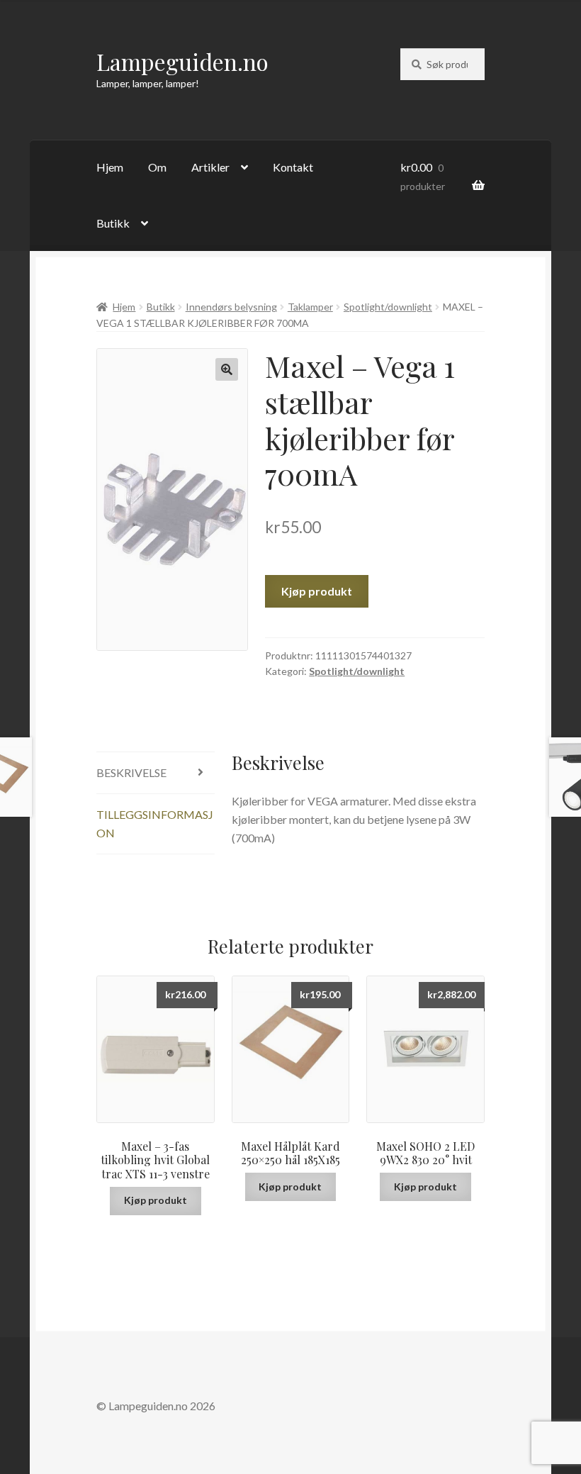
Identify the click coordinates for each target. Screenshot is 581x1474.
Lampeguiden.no (182, 61)
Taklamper (310, 307)
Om (157, 167)
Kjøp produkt (316, 591)
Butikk (113, 223)
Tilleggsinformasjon (154, 823)
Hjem (109, 167)
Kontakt (293, 167)
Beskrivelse (131, 772)
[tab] (155, 773)
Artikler (210, 167)
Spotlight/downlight (388, 307)
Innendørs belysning (231, 307)
